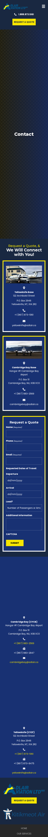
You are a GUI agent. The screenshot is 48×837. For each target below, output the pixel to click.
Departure (12, 474)
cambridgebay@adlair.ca (24, 404)
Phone (14, 440)
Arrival (10, 487)
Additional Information (19, 515)
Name (14, 427)
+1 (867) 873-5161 (24, 314)
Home (24, 828)
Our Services (24, 833)
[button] (24, 22)
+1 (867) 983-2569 (24, 393)
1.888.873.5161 (26, 14)
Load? (9, 501)
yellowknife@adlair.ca (24, 325)
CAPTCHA (11, 534)
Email (14, 454)
